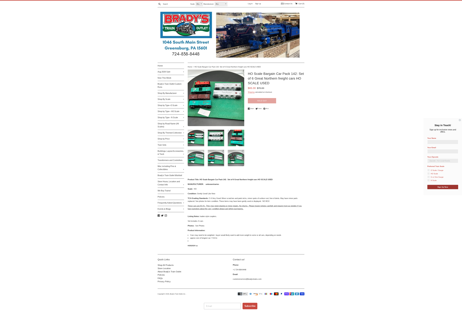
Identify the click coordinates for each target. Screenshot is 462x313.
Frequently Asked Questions (171, 203)
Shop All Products (166, 265)
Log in (250, 4)
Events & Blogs (171, 209)
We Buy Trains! (164, 191)
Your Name (431, 138)
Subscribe (249, 306)
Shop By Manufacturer (171, 93)
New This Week (164, 78)
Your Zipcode (432, 157)
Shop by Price (171, 139)
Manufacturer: (208, 4)
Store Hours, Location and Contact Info (171, 183)
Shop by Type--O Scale (171, 105)
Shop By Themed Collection (171, 133)
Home (160, 66)
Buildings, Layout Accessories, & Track (171, 152)
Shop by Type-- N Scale (171, 117)
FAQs (160, 278)
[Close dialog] (460, 120)
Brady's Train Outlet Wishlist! (170, 175)
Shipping (251, 92)
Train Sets (171, 145)
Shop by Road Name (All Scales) (171, 125)
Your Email (431, 147)
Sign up (258, 4)
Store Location (164, 268)
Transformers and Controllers (170, 160)
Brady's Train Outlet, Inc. (178, 294)
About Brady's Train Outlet (169, 272)
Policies (161, 197)
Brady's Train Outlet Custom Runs (169, 85)
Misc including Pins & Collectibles (171, 167)
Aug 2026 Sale (171, 72)
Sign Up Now (442, 187)
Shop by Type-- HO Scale (171, 111)
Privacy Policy (164, 281)
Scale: (192, 4)
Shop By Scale (171, 99)
